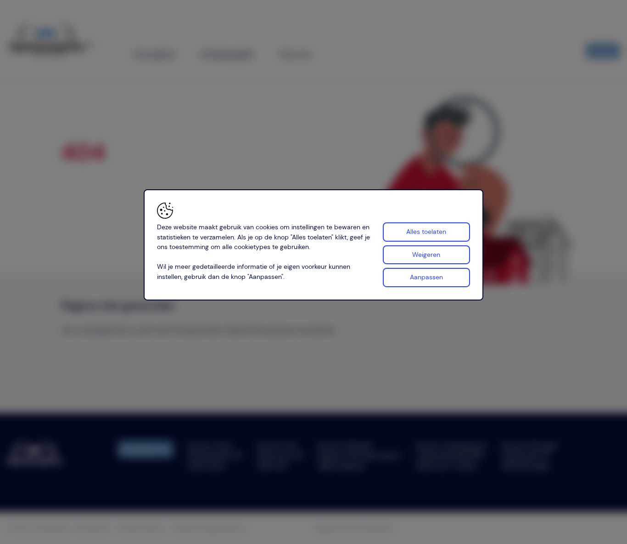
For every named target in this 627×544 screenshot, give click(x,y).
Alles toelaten (426, 231)
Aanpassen (426, 277)
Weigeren (426, 254)
